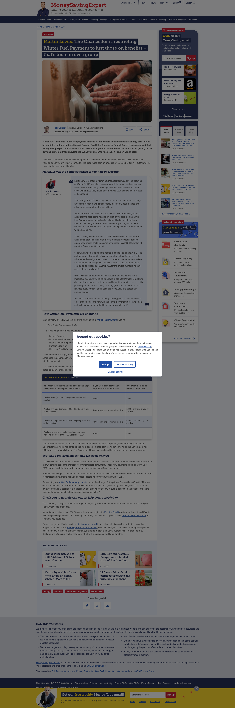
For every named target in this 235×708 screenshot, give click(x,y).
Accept (105, 364)
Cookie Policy (144, 346)
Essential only (125, 364)
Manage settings (115, 371)
